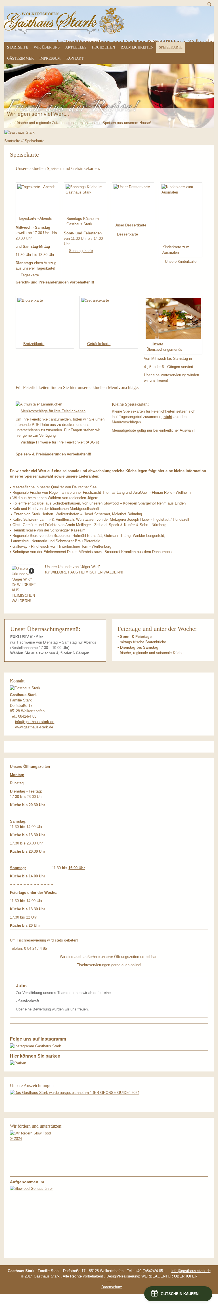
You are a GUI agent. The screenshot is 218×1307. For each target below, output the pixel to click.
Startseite (17, 47)
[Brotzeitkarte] (44, 318)
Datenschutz (111, 1287)
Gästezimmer (20, 58)
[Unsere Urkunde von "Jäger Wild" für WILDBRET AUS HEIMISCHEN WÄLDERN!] (24, 585)
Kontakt (74, 58)
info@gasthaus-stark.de (34, 722)
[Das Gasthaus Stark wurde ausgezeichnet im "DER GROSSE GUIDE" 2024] (74, 1092)
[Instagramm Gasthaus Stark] (35, 1046)
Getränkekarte (98, 344)
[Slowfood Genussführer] (33, 1219)
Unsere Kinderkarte (180, 261)
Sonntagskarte (81, 251)
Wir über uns (47, 47)
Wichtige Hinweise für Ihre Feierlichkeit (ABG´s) (60, 442)
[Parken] (18, 1063)
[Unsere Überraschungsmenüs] (173, 318)
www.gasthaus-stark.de (34, 727)
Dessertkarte (127, 234)
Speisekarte (171, 47)
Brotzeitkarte (33, 344)
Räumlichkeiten (137, 47)
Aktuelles (75, 47)
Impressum (50, 58)
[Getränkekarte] (108, 318)
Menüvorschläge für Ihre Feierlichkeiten (53, 411)
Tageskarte (30, 275)
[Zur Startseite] (64, 21)
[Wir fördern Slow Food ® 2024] (32, 1153)
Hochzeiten (103, 47)
